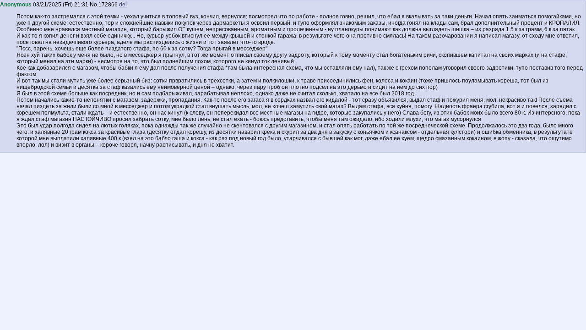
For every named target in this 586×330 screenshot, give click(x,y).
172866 (108, 4)
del (123, 4)
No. (94, 4)
